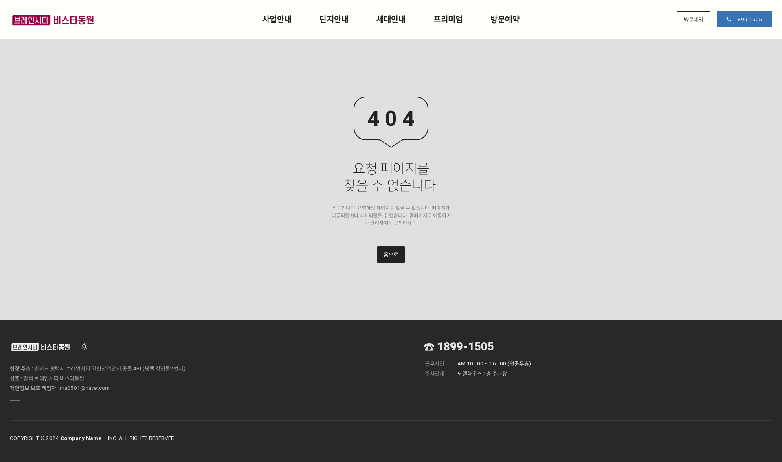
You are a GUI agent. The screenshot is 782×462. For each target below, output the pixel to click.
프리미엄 (448, 19)
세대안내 (391, 19)
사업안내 (277, 19)
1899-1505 (748, 19)
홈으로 (391, 254)
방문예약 (505, 19)
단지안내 (334, 19)
